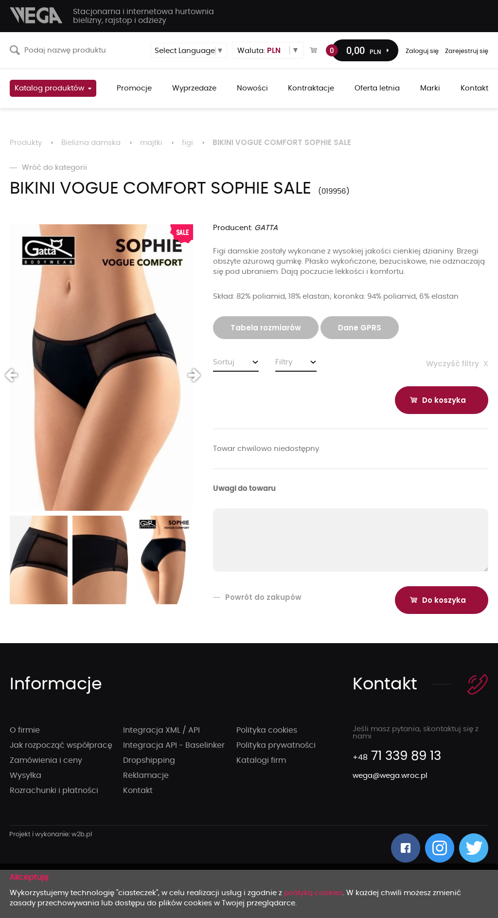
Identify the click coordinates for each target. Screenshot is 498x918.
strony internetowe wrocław (51, 834)
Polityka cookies (266, 730)
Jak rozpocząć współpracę (61, 745)
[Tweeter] (473, 848)
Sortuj (223, 362)
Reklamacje (146, 775)
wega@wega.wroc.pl (390, 775)
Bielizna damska (91, 142)
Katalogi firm (261, 760)
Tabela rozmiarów (266, 328)
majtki (151, 142)
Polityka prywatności (276, 745)
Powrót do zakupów (263, 597)
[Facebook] (405, 848)
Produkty (26, 142)
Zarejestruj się (466, 51)
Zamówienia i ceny (46, 760)
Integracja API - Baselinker (174, 745)
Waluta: (259, 50)
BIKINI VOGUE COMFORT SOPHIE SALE (282, 142)
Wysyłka (25, 775)
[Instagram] (439, 848)
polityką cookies (313, 893)
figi (187, 142)
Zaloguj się (422, 51)
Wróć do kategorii (54, 167)
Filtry (283, 362)
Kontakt (138, 790)
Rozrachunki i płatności (54, 790)
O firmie (25, 730)
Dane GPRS (359, 328)
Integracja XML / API (161, 730)
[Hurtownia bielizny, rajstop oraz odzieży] (36, 15)
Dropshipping (149, 760)
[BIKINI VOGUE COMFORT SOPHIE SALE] (101, 367)
